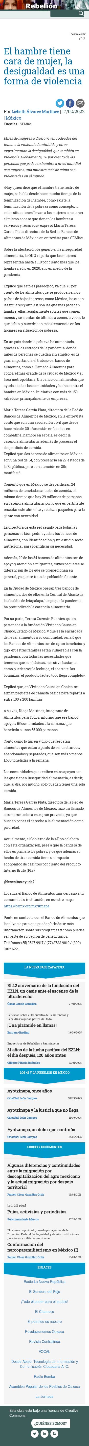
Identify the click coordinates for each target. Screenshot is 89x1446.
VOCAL (44, 1351)
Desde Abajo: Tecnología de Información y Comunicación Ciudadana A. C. (44, 1364)
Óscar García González (22, 1004)
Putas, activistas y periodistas (37, 1212)
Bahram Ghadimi (18, 1032)
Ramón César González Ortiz (25, 1194)
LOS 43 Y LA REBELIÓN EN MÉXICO (44, 1072)
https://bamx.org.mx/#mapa (26, 906)
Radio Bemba (44, 1376)
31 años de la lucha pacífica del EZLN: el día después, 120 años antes (43, 1052)
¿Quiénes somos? (50, 1423)
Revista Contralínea (44, 1341)
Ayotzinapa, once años (29, 1091)
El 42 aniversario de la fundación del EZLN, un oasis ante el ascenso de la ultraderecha (43, 991)
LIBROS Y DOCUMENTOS (44, 1147)
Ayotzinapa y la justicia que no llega (42, 1110)
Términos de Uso (40, 1415)
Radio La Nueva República (45, 1281)
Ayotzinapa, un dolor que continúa (41, 1129)
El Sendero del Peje (44, 1291)
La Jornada (44, 1396)
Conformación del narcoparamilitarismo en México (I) (42, 1247)
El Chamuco (44, 1311)
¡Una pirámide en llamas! (32, 1025)
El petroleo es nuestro (44, 1321)
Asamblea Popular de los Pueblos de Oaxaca (44, 1386)
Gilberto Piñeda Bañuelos (23, 1062)
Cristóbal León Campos (22, 1098)
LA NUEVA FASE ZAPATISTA (44, 967)
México (13, 118)
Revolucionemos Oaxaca (44, 1331)
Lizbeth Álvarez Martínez (35, 111)
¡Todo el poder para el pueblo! (44, 1301)
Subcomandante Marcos (23, 1219)
